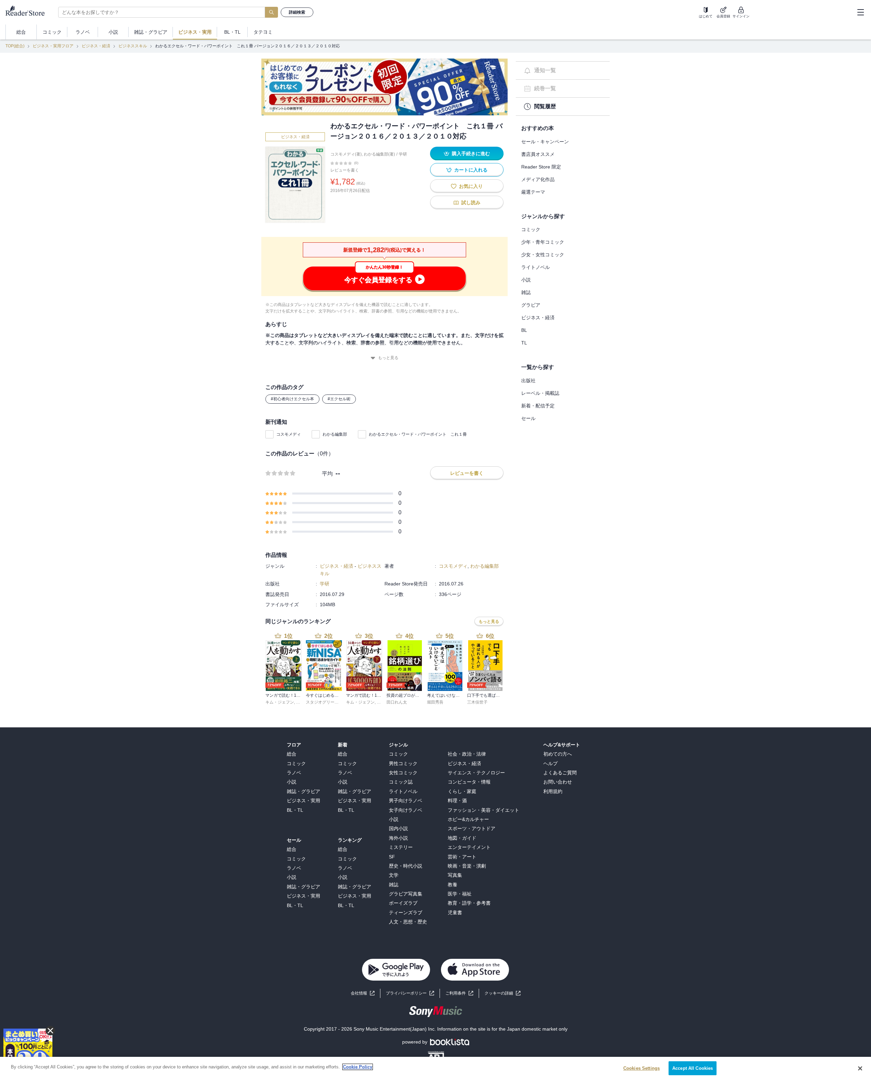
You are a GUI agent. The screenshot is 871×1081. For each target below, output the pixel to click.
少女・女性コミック (542, 254)
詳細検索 (297, 12)
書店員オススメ (538, 154)
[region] (435, 1069)
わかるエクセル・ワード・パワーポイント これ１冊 (418, 434)
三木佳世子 (477, 702)
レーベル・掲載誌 (540, 393)
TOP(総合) (14, 46)
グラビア (530, 305)
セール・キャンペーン (545, 141)
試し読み (470, 202)
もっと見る (388, 357)
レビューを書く (344, 170)
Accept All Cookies (692, 1068)
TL (524, 342)
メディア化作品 (538, 179)
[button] (502, 993)
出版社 (528, 380)
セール (528, 418)
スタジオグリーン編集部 (328, 702)
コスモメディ (288, 434)
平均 (327, 474)
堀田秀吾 (435, 702)
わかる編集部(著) (379, 154)
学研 (403, 154)
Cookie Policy (357, 1066)
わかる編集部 (335, 434)
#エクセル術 (339, 399)
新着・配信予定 (538, 405)
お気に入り (471, 186)
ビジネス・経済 (96, 46)
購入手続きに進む (471, 153)
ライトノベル (535, 267)
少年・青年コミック (542, 242)
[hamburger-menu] (860, 12)
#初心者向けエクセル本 (292, 399)
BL (524, 330)
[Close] (860, 1068)
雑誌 (526, 292)
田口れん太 (397, 702)
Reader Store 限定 (541, 167)
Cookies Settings (641, 1068)
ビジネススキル (132, 46)
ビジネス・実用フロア (53, 46)
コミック (530, 229)
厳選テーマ (533, 192)
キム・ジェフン (279, 702)
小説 (526, 280)
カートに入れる (471, 170)
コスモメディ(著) (346, 154)
